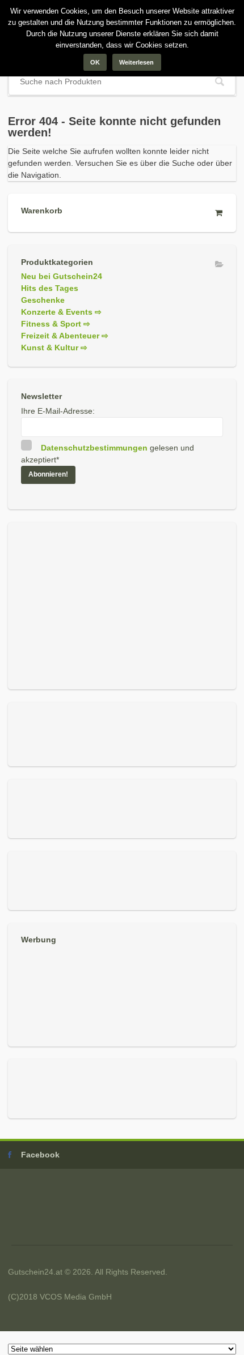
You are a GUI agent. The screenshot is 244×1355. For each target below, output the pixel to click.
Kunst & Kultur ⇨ (54, 347)
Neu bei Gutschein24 (61, 276)
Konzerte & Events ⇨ (61, 311)
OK (95, 62)
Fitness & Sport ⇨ (55, 323)
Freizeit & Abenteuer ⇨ (64, 335)
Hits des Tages (49, 288)
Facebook (40, 1154)
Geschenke (43, 300)
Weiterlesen (136, 62)
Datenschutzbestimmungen (94, 447)
